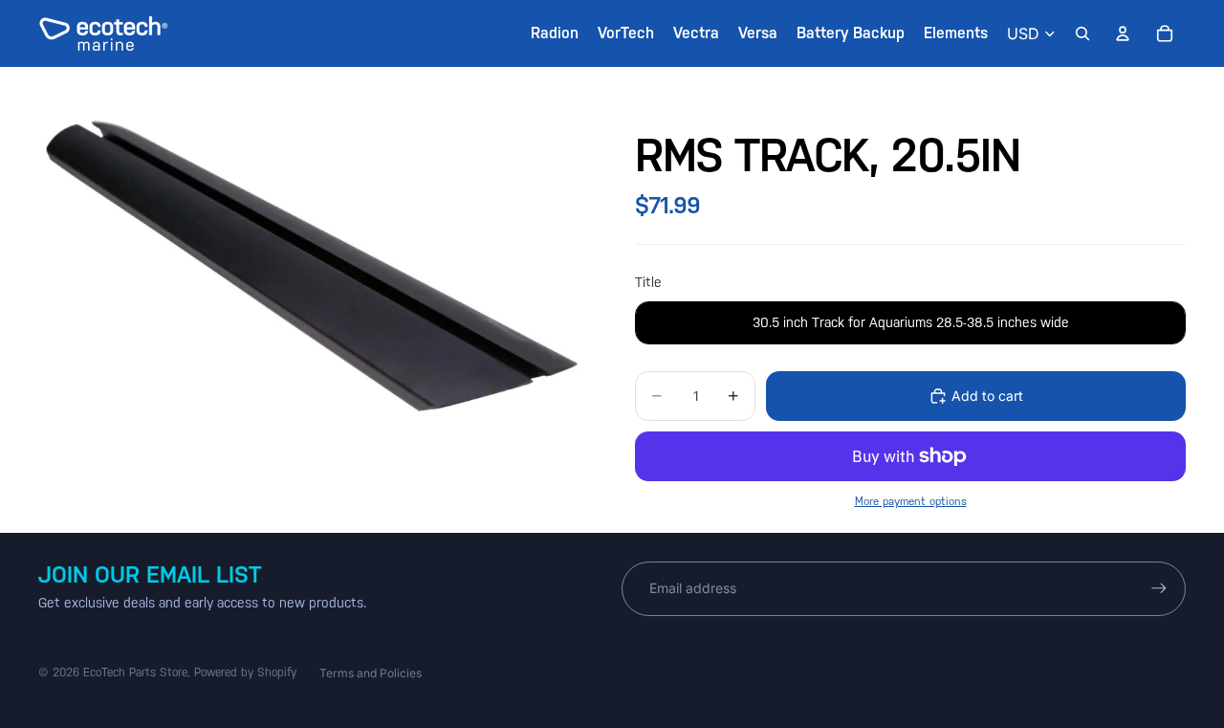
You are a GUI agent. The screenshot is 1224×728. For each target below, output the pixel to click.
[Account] (1123, 33)
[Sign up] (1159, 588)
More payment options (911, 501)
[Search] (1082, 33)
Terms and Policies (370, 673)
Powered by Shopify (245, 672)
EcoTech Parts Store (135, 672)
